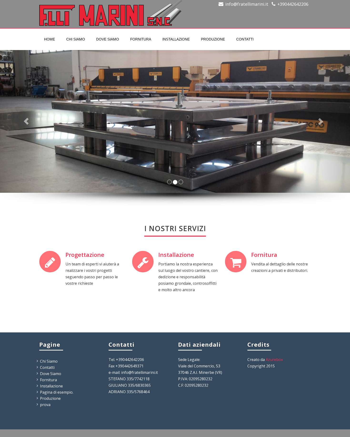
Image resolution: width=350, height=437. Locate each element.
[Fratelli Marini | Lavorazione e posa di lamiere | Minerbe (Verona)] (110, 11)
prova (45, 404)
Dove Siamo (107, 39)
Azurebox (274, 359)
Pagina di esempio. (56, 392)
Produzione (213, 39)
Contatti (245, 39)
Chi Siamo (75, 39)
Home (49, 39)
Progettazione (84, 255)
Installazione (176, 39)
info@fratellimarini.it (246, 4)
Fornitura (140, 39)
